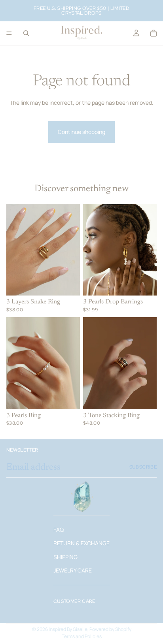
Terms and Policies (82, 636)
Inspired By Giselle (68, 629)
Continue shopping (81, 132)
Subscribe (143, 467)
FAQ (58, 529)
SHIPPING (65, 556)
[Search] (26, 33)
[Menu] (9, 33)
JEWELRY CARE (72, 570)
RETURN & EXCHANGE (81, 543)
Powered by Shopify (110, 629)
